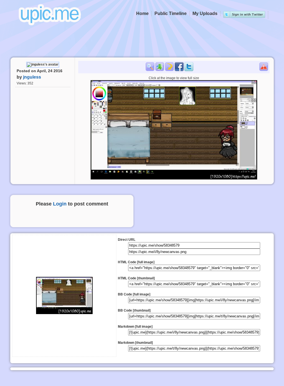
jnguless (32, 77)
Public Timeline (170, 13)
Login (60, 204)
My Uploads (204, 13)
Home (142, 13)
